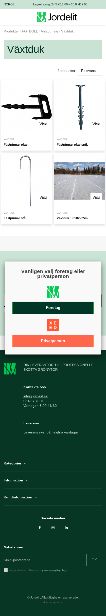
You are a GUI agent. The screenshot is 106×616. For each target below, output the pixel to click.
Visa (43, 124)
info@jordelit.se (35, 396)
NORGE (9, 4)
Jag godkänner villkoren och (38, 570)
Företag (53, 308)
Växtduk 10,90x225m (72, 218)
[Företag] (53, 293)
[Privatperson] (53, 327)
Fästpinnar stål (15, 218)
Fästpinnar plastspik (72, 144)
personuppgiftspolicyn (54, 570)
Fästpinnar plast (16, 144)
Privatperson (53, 341)
